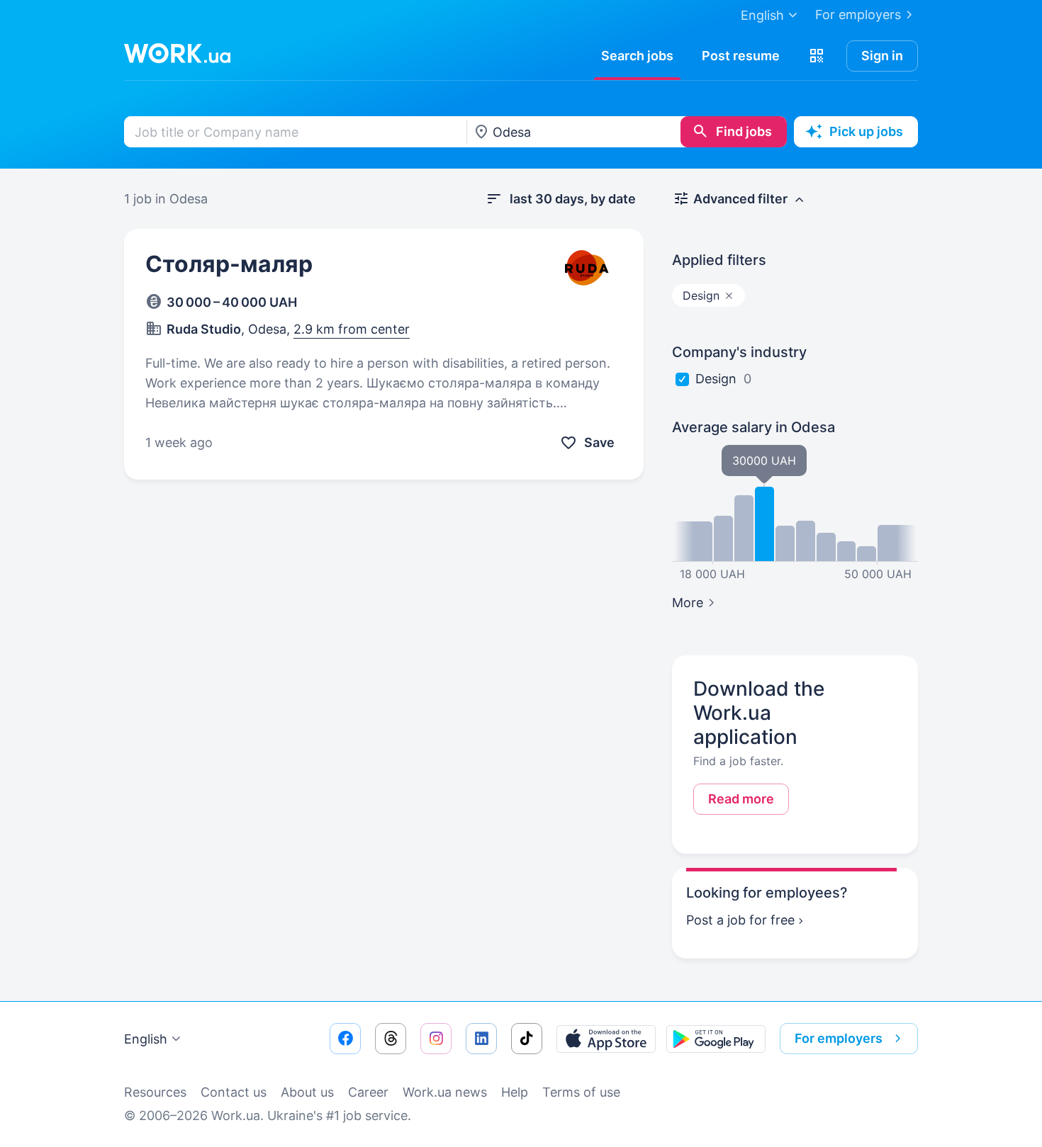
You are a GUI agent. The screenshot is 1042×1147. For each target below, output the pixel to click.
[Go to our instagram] (436, 1038)
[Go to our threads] (390, 1038)
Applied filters (719, 260)
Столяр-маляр (229, 264)
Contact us (234, 1092)
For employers (858, 14)
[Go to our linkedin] (481, 1038)
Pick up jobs (866, 131)
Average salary (753, 427)
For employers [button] (839, 1038)
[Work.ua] (177, 53)
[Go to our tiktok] (526, 1038)
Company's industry (739, 352)
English (145, 1039)
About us (307, 1092)
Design (715, 378)
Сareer (368, 1092)
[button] (816, 56)
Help (514, 1092)
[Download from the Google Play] (716, 1038)
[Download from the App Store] (606, 1038)
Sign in (882, 55)
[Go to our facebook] (345, 1038)
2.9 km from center (351, 329)
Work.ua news (445, 1092)
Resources (155, 1092)
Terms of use (581, 1092)
